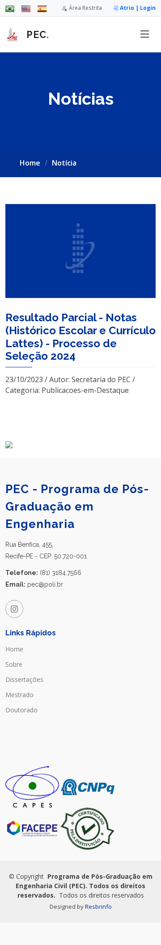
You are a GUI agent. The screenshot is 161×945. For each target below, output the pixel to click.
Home (30, 163)
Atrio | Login (138, 7)
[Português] (9, 8)
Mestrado (19, 695)
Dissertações (24, 680)
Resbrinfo (98, 906)
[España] (42, 8)
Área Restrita (85, 7)
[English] (25, 8)
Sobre (13, 664)
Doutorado (21, 710)
